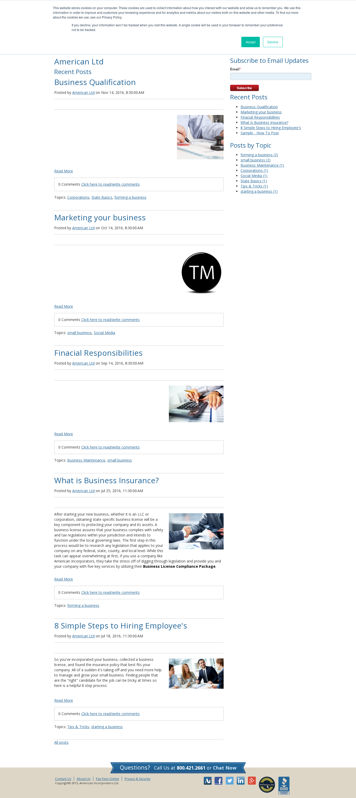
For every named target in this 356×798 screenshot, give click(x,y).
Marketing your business (100, 217)
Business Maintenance (86, 460)
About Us (83, 779)
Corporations (78, 197)
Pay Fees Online (107, 779)
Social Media (104, 332)
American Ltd (83, 92)
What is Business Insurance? (106, 480)
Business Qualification (95, 82)
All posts (61, 742)
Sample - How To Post (260, 132)
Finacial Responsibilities (98, 352)
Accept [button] (250, 42)
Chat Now (224, 768)
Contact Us (63, 779)
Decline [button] (272, 42)
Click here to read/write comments (110, 184)
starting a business (107, 726)
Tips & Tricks (78, 726)
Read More (63, 170)
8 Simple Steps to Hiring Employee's (120, 625)
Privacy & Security (137, 779)
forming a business (130, 197)
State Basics (101, 197)
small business (79, 332)
